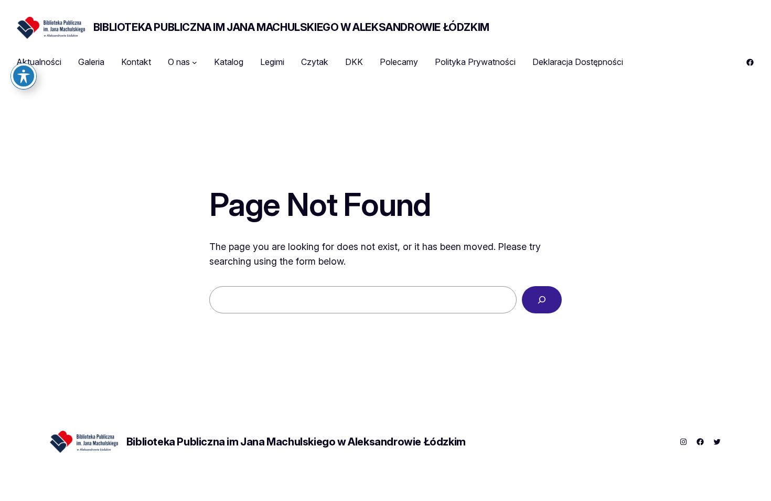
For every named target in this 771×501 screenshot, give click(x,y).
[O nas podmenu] (194, 62)
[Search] (542, 299)
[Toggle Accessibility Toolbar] (23, 76)
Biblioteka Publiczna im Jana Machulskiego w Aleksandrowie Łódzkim (291, 27)
